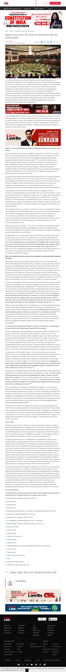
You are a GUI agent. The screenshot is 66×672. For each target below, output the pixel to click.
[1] (8, 155)
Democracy (20, 572)
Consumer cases (51, 625)
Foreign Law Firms (47, 649)
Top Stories (9, 8)
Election (26, 572)
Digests (41, 8)
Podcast (49, 635)
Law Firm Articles (56, 646)
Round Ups (50, 628)
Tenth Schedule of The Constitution (43, 572)
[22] (29, 402)
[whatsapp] (48, 42)
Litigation (54, 654)
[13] (33, 307)
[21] (51, 395)
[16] (51, 333)
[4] (23, 170)
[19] (22, 377)
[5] (59, 187)
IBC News (21, 628)
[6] (43, 201)
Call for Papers (7, 644)
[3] (56, 164)
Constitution (13, 572)
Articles (36, 8)
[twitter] (45, 42)
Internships (45, 651)
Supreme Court (16, 8)
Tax (34, 625)
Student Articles (20, 644)
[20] (31, 383)
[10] (36, 286)
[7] (35, 225)
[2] (36, 159)
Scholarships (32, 644)
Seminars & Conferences (9, 651)
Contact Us (21, 632)
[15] (14, 322)
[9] (56, 278)
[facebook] (41, 42)
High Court (27, 8)
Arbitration (21, 630)
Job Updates (36, 632)
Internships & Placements (35, 646)
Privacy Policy (21, 670)
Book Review (36, 635)
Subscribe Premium (55, 3)
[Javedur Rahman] (10, 583)
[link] (54, 42)
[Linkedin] (51, 42)
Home (6, 31)
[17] (26, 337)
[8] (57, 246)
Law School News (8, 654)
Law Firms (45, 641)
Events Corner (7, 632)
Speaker (54, 572)
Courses (18, 649)
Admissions (19, 646)
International (50, 630)
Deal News (45, 644)
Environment (50, 632)
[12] (54, 301)
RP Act (31, 572)
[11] (35, 293)
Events (44, 646)
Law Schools (22, 625)
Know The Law (37, 630)
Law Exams (19, 651)
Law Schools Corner (9, 641)
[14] (57, 311)
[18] (33, 367)
